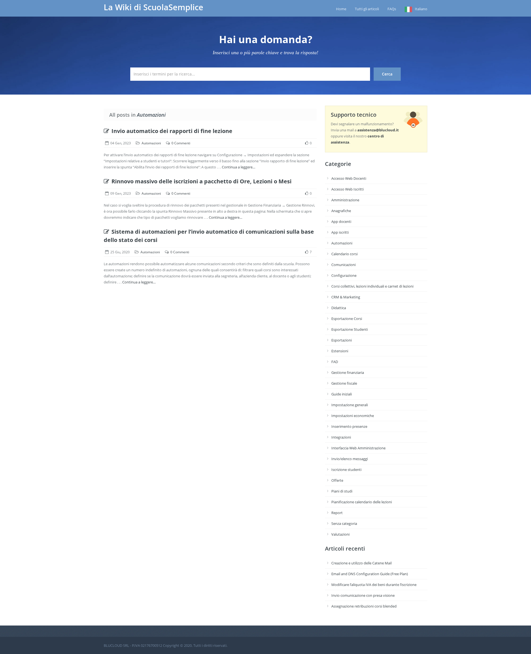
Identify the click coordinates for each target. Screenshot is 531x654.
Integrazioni (341, 437)
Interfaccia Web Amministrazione (358, 447)
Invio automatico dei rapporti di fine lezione (171, 131)
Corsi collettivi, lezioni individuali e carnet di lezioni (372, 286)
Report (337, 512)
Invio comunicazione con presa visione (363, 595)
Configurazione (343, 275)
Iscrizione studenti (346, 469)
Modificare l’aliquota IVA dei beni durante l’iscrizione (374, 584)
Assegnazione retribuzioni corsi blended (364, 606)
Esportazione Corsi (346, 318)
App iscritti (340, 232)
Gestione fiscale (344, 383)
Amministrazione (345, 199)
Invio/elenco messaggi (349, 458)
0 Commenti (180, 143)
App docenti (341, 221)
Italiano (421, 8)
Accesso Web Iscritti (347, 189)
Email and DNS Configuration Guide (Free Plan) (369, 573)
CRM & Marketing (345, 297)
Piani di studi (341, 491)
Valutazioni (340, 534)
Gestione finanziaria (347, 372)
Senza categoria (344, 523)
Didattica (338, 307)
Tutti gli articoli (367, 8)
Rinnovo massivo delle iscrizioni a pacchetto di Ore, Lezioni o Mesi (201, 181)
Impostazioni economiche (352, 415)
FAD (334, 361)
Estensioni (339, 350)
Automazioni (151, 143)
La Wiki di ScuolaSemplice (153, 7)
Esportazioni (341, 340)
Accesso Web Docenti (348, 178)
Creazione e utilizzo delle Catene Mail (361, 563)
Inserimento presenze (349, 426)
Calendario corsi (344, 253)
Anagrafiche (341, 210)
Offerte (337, 480)
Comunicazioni (343, 264)
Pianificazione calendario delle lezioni (361, 501)
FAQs (391, 8)
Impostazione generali (349, 404)
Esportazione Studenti (349, 329)
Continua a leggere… (238, 167)
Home (341, 8)
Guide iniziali (341, 394)
